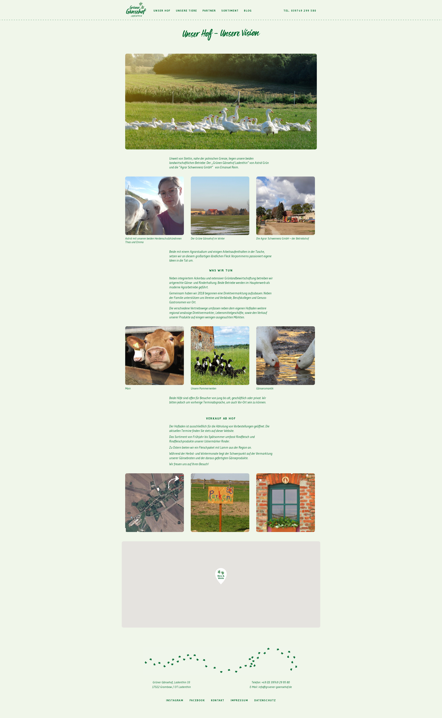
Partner (209, 10)
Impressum (239, 700)
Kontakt (217, 700)
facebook (197, 700)
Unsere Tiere (186, 10)
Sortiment (230, 10)
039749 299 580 (303, 10)
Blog (248, 10)
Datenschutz (265, 700)
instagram (174, 700)
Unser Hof (161, 10)
